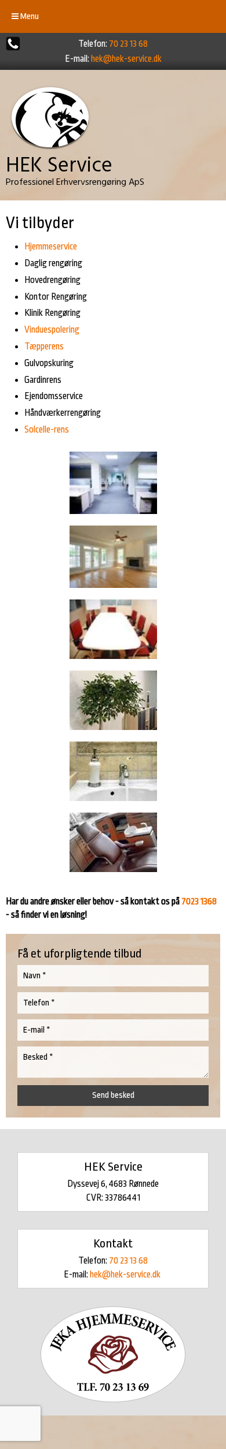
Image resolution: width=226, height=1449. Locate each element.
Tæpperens (44, 346)
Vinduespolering (51, 330)
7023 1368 (199, 901)
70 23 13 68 (128, 44)
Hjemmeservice (50, 246)
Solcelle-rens (46, 429)
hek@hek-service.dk (126, 59)
